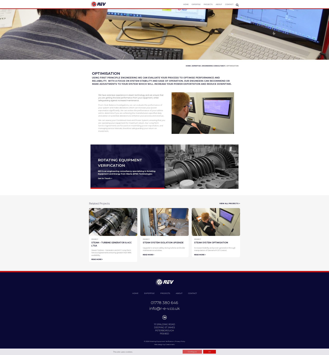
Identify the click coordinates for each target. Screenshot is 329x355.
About (219, 4)
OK (209, 352)
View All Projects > (229, 203)
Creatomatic (170, 344)
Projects (208, 4)
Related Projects (99, 203)
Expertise (196, 4)
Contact (229, 4)
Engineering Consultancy (213, 66)
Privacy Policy (180, 341)
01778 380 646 (164, 302)
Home (186, 4)
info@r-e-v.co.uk (164, 308)
